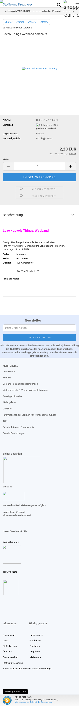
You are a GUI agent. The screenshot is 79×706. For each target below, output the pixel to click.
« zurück (20, 22)
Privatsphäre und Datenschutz (18, 427)
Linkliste (7, 408)
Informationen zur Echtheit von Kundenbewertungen (29, 414)
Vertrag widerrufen (15, 691)
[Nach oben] (10, 700)
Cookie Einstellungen (13, 433)
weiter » (32, 22)
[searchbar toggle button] (58, 4)
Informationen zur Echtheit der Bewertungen (33, 702)
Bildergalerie (9, 402)
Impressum (9, 371)
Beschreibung (13, 215)
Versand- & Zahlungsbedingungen (20, 383)
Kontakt (7, 377)
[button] (8, 166)
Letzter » (44, 22)
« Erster (8, 22)
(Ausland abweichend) (46, 128)
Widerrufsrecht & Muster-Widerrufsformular (25, 390)
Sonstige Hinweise (12, 396)
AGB (5, 421)
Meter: (6, 159)
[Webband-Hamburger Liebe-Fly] (39, 67)
